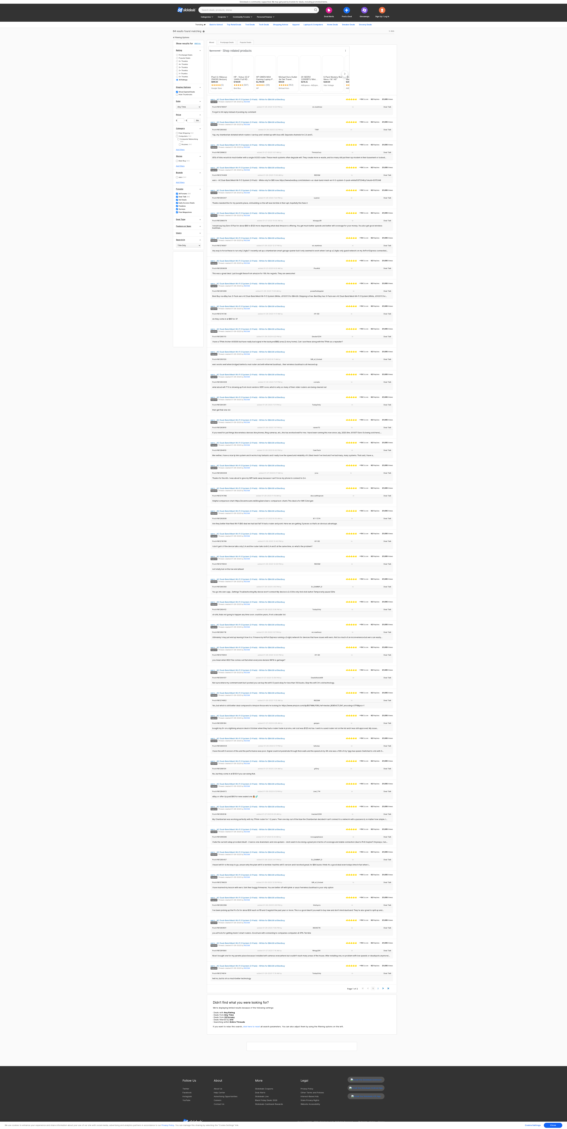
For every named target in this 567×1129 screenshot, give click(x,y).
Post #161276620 (219, 882)
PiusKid (317, 268)
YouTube (186, 1100)
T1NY (317, 130)
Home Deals (332, 24)
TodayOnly (316, 405)
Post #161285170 (219, 336)
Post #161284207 (219, 198)
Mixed (211, 42)
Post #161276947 (219, 107)
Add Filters (180, 150)
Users (178, 233)
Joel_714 (316, 791)
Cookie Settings (533, 1125)
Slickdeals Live (262, 1096)
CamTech (317, 450)
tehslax (317, 746)
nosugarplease (317, 837)
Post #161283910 (219, 427)
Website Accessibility (310, 1104)
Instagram (187, 1096)
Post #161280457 (219, 860)
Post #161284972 (219, 791)
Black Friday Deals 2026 (266, 1100)
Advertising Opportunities (225, 1096)
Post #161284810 (219, 450)
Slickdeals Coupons (264, 1089)
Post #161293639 (219, 268)
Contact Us (219, 1104)
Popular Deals (245, 42)
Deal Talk (387, 107)
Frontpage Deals (227, 42)
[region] (283, 1125)
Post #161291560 (219, 950)
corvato (317, 382)
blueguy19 (317, 221)
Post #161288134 (219, 769)
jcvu (316, 473)
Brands (179, 172)
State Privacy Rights (310, 1100)
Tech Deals (264, 24)
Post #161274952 (219, 700)
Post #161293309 (219, 473)
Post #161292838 (219, 518)
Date (178, 101)
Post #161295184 (219, 723)
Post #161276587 (219, 245)
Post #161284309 (219, 382)
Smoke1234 (316, 337)
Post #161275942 (219, 564)
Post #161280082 (219, 130)
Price (178, 115)
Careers (217, 1100)
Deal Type (180, 219)
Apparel (295, 24)
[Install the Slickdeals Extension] (366, 1080)
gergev (316, 723)
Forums (179, 189)
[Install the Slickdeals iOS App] (366, 1096)
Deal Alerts (260, 1092)
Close (553, 1125)
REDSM (247, 102)
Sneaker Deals (348, 24)
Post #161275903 (219, 655)
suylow (317, 198)
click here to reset (251, 1026)
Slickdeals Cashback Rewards (269, 1104)
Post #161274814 (219, 973)
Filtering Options (182, 37)
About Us (218, 1089)
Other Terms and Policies (312, 1092)
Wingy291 (316, 951)
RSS (392, 31)
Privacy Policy (307, 1089)
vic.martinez (317, 107)
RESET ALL (197, 43)
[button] (382, 12)
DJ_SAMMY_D (316, 587)
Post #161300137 (219, 678)
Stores (179, 156)
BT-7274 (316, 518)
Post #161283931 (219, 928)
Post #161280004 (219, 746)
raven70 (316, 427)
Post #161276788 (219, 541)
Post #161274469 (219, 175)
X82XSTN (316, 928)
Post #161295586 (219, 837)
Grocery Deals (365, 24)
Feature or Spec (183, 226)
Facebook (187, 1092)
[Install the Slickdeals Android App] (366, 1088)
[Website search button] (315, 10)
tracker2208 (317, 814)
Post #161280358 (219, 587)
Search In (180, 240)
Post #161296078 (219, 221)
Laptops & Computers (313, 24)
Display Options (183, 87)
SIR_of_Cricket (316, 359)
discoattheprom (317, 496)
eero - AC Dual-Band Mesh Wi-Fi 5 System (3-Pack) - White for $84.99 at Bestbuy (248, 99)
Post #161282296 (219, 905)
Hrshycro (317, 905)
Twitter (186, 1089)
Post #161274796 (219, 496)
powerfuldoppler (317, 291)
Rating (179, 50)
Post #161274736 (219, 314)
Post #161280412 (219, 609)
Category (180, 128)
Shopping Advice (280, 24)
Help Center (219, 1092)
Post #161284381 (219, 405)
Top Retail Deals (234, 24)
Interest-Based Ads (310, 1096)
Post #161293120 (219, 359)
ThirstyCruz (316, 152)
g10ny (316, 769)
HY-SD (316, 314)
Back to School (216, 24)
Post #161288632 (219, 152)
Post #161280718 (219, 632)
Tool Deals (250, 24)
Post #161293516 (219, 814)
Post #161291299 (219, 291)
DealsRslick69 (317, 678)
